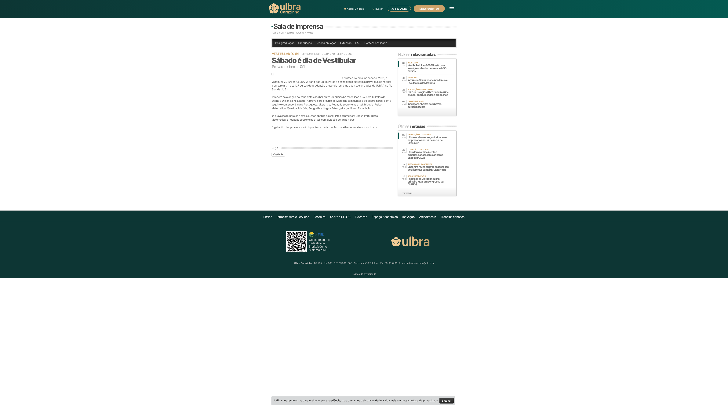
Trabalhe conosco (453, 217)
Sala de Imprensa (298, 26)
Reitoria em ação (326, 42)
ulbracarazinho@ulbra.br (420, 263)
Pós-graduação (284, 42)
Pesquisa (320, 217)
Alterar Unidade (355, 8)
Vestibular (278, 154)
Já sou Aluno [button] (399, 8)
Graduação (305, 42)
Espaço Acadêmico (385, 217)
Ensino (267, 217)
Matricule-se (429, 8)
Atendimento (427, 217)
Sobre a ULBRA (340, 217)
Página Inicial (277, 32)
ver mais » (407, 193)
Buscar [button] (379, 8)
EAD (358, 42)
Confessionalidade (375, 42)
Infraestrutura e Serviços (293, 217)
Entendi (446, 400)
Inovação (408, 217)
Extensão (345, 42)
